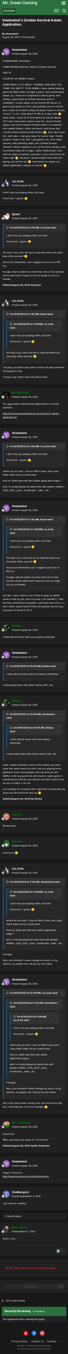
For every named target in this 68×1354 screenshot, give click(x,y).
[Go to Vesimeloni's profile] (6, 51)
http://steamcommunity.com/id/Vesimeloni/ (26, 1176)
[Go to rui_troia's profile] (6, 183)
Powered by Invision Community (34, 1349)
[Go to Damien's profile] (6, 843)
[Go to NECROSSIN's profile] (6, 394)
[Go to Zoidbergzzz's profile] (6, 1194)
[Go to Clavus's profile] (6, 816)
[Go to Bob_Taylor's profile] (6, 1229)
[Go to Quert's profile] (6, 216)
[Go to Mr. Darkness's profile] (6, 1124)
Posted (25, 53)
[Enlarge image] (59, 113)
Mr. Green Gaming (20, 2)
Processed (29, 37)
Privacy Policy (20, 1341)
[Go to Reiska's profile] (6, 627)
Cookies (51, 1341)
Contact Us (37, 1341)
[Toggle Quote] (7, 227)
